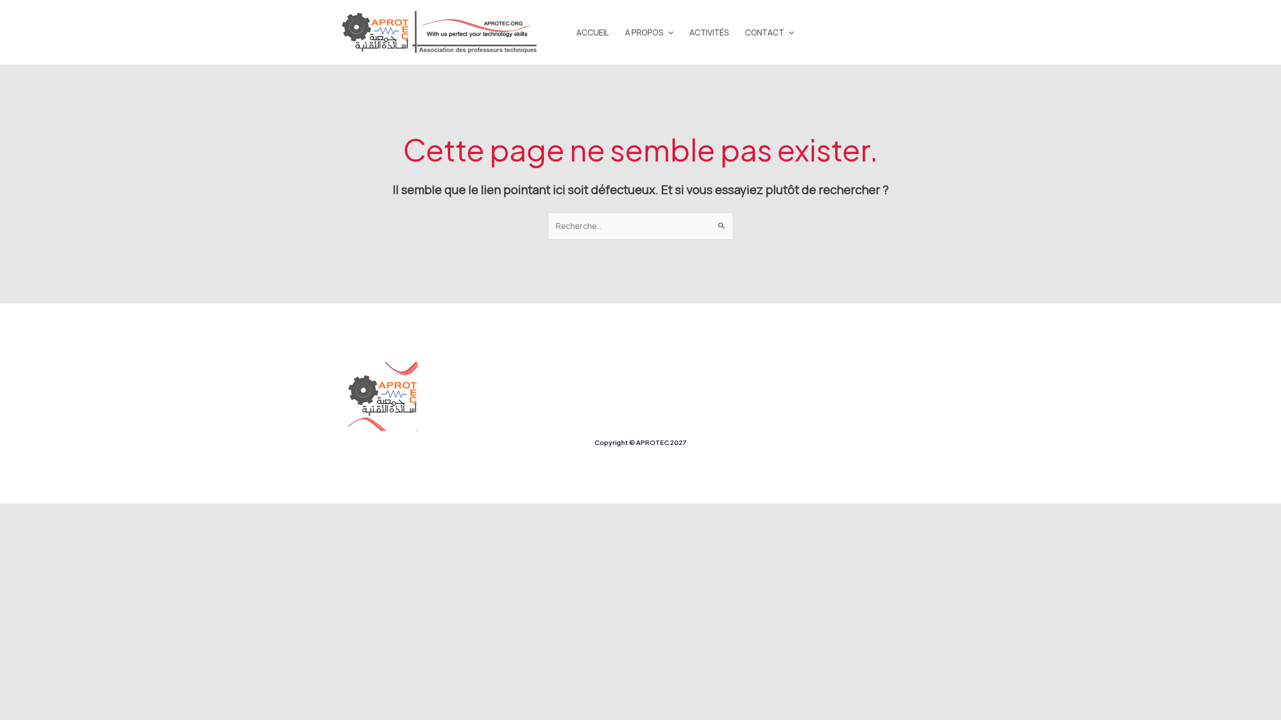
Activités (709, 32)
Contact (764, 32)
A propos (644, 32)
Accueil (592, 32)
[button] (669, 32)
